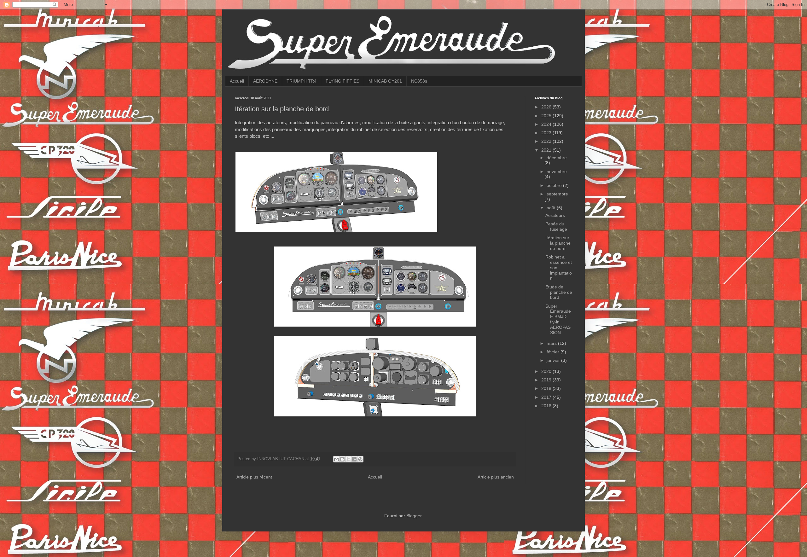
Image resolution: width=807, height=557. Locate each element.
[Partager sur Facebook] (354, 459)
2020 (547, 371)
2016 (547, 405)
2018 (547, 388)
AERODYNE (265, 81)
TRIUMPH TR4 (301, 81)
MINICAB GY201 (385, 81)
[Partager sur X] (348, 459)
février (553, 351)
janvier (554, 360)
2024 (547, 124)
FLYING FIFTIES (342, 81)
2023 (547, 132)
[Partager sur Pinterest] (360, 459)
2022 (547, 141)
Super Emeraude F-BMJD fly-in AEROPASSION (558, 319)
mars (552, 343)
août (552, 207)
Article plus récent (254, 476)
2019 (547, 379)
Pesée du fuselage (556, 226)
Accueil (237, 81)
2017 (547, 397)
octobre (555, 185)
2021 (547, 150)
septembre (557, 193)
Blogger (413, 515)
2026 (547, 106)
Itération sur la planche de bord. (558, 243)
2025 (547, 115)
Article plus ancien (496, 476)
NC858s (419, 81)
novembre (557, 171)
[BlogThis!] (342, 459)
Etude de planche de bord (558, 292)
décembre (557, 157)
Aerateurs (555, 215)
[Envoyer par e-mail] (336, 459)
